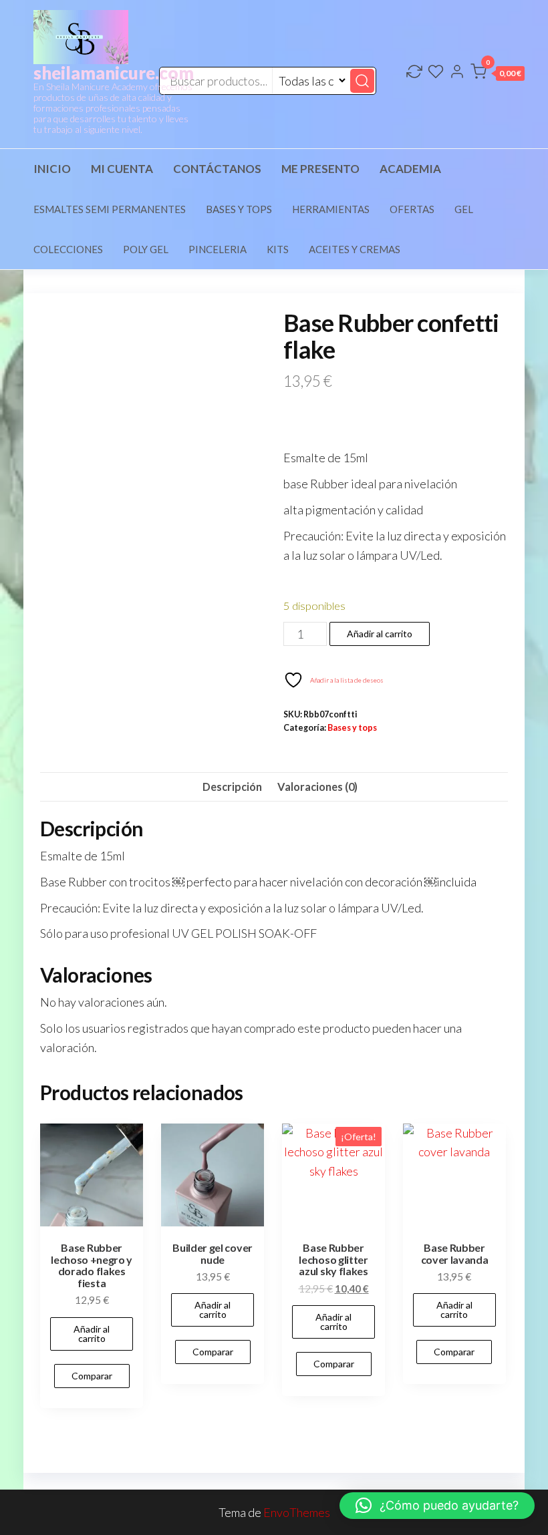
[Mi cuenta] (457, 72)
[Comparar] (414, 72)
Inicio (52, 169)
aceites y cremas (354, 249)
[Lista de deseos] (436, 72)
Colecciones (68, 249)
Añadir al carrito (379, 633)
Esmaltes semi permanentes (109, 209)
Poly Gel (145, 249)
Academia (410, 169)
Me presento (320, 169)
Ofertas (412, 209)
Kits (278, 249)
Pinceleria (217, 249)
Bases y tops (239, 209)
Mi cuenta (122, 169)
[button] (497, 74)
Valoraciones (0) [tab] (317, 786)
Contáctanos (217, 169)
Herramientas (331, 209)
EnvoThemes (296, 1512)
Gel (463, 209)
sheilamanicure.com (113, 72)
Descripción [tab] (232, 786)
